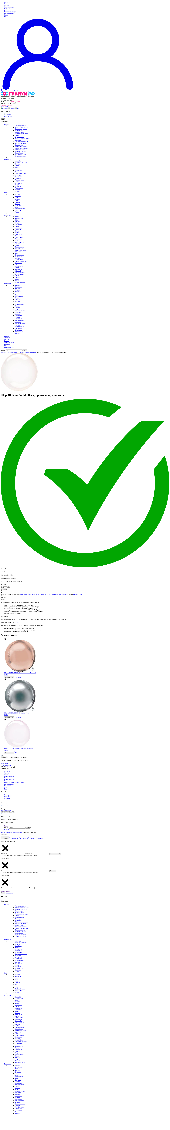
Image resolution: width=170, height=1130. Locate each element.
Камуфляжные (19, 326)
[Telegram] (11, 108)
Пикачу (17, 226)
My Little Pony (19, 218)
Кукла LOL (18, 240)
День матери (18, 172)
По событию (8, 159)
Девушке (17, 199)
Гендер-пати (18, 178)
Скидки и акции (9, 7)
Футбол (17, 231)
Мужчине (18, 205)
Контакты (7, 8)
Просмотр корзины (6, 832)
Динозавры (18, 239)
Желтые (17, 288)
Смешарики (18, 228)
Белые (17, 298)
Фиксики (17, 280)
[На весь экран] (3, 834)
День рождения (19, 180)
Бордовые (18, 299)
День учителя (19, 188)
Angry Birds (18, 234)
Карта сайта (7, 786)
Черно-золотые (19, 320)
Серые (17, 293)
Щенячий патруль (20, 250)
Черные (17, 333)
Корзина (7, 829)
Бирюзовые (18, 287)
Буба (16, 220)
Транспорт (18, 229)
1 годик (17, 191)
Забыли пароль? (5, 891)
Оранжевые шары (30, 352)
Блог (5, 16)
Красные (17, 290)
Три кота (17, 264)
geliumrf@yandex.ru (6, 105)
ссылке (17, 622)
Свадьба (17, 181)
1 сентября (18, 161)
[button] (4, 121)
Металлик (18, 322)
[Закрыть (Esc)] (6, 834)
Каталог (6, 124)
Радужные (18, 291)
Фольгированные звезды (22, 138)
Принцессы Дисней (21, 261)
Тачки (17, 279)
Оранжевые (18, 303)
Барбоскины (18, 269)
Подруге (17, 202)
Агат (16, 309)
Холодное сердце (20, 282)
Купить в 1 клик (9, 677)
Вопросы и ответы (9, 779)
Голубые (17, 325)
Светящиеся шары (20, 156)
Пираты (17, 244)
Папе (16, 197)
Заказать (52, 871)
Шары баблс (35, 594)
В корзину (4, 589)
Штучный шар (77, 594)
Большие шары (19, 132)
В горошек (18, 312)
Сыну (16, 207)
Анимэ (17, 236)
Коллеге (17, 204)
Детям (17, 212)
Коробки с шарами (20, 154)
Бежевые (17, 285)
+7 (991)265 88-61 (6, 765)
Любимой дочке (20, 208)
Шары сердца (19, 145)
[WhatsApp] (4, 108)
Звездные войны (20, 272)
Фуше (16, 295)
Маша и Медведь (20, 242)
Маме (16, 200)
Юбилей (17, 167)
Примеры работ (9, 13)
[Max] (17, 108)
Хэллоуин (18, 189)
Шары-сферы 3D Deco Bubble (59, 594)
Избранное (7, 796)
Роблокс (17, 277)
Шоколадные (19, 296)
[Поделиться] (5, 834)
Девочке (17, 194)
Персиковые (18, 315)
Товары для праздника (21, 148)
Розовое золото (19, 304)
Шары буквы (19, 153)
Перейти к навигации (7, 91)
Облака (17, 135)
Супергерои (18, 263)
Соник (17, 245)
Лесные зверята (19, 274)
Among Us (18, 216)
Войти (3, 893)
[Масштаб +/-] (1, 834)
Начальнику (18, 210)
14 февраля (18, 169)
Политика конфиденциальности (14, 782)
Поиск (24, 350)
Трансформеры (19, 247)
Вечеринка (18, 175)
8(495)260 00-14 (5, 106)
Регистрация (8, 795)
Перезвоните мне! (55, 853)
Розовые (17, 317)
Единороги (18, 256)
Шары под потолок (20, 151)
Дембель (17, 164)
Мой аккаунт (8, 798)
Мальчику (18, 196)
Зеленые (17, 301)
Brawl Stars (18, 251)
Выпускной (18, 170)
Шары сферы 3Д (45, 594)
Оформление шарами (21, 141)
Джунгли (17, 221)
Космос (17, 223)
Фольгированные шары (22, 127)
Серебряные (18, 330)
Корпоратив (18, 183)
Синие (17, 306)
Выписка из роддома (21, 162)
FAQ (5, 10)
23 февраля (18, 177)
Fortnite (17, 267)
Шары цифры (19, 130)
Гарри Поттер (19, 237)
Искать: (3, 350)
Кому (5, 192)
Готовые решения (20, 125)
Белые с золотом (20, 311)
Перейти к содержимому (21, 91)
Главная (6, 336)
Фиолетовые (18, 331)
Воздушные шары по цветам (15, 352)
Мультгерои (7, 215)
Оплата (6, 4)
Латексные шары (20, 149)
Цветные (17, 307)
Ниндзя (17, 275)
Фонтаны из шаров (20, 143)
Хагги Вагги (19, 248)
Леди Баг (17, 258)
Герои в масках (19, 255)
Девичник (18, 186)
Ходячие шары (19, 137)
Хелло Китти (19, 266)
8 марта (17, 184)
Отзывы (6, 5)
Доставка (7, 2)
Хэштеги (17, 232)
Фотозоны (18, 140)
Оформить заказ (17, 832)
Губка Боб (18, 271)
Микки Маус (19, 259)
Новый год (18, 165)
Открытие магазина (21, 173)
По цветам (7, 283)
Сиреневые (18, 318)
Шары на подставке (21, 129)
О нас (6, 15)
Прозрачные (18, 328)
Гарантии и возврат (10, 11)
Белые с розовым (20, 323)
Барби (17, 253)
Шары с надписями (21, 146)
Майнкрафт (18, 224)
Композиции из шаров (21, 133)
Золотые (17, 314)
